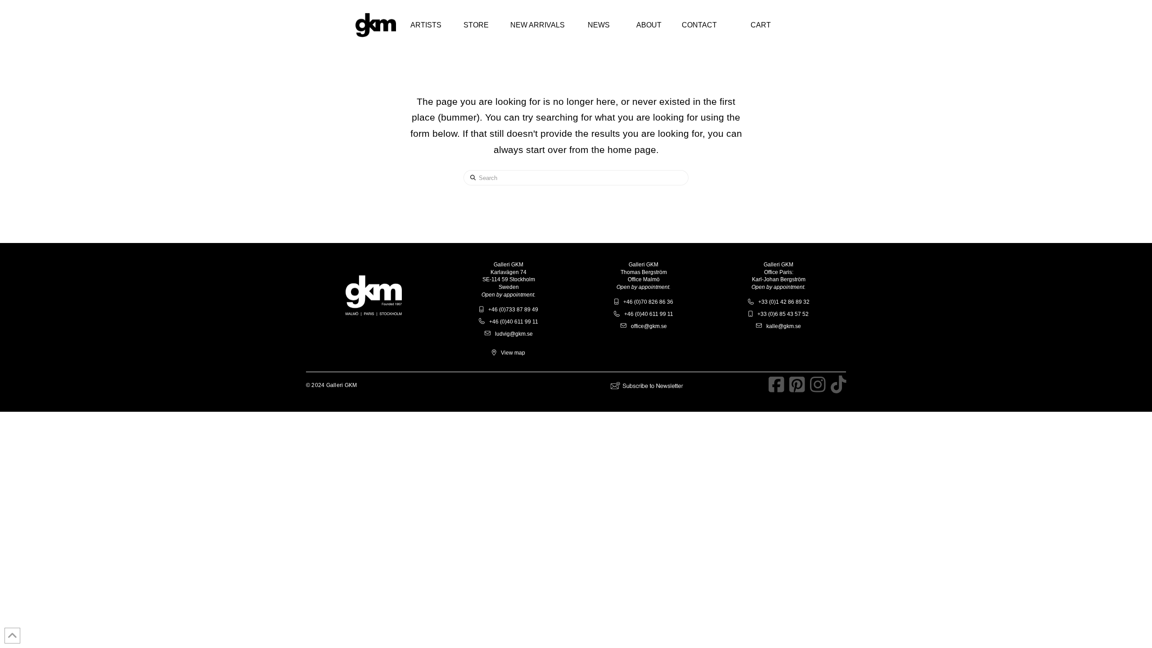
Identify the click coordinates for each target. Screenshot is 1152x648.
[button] (425, 25)
